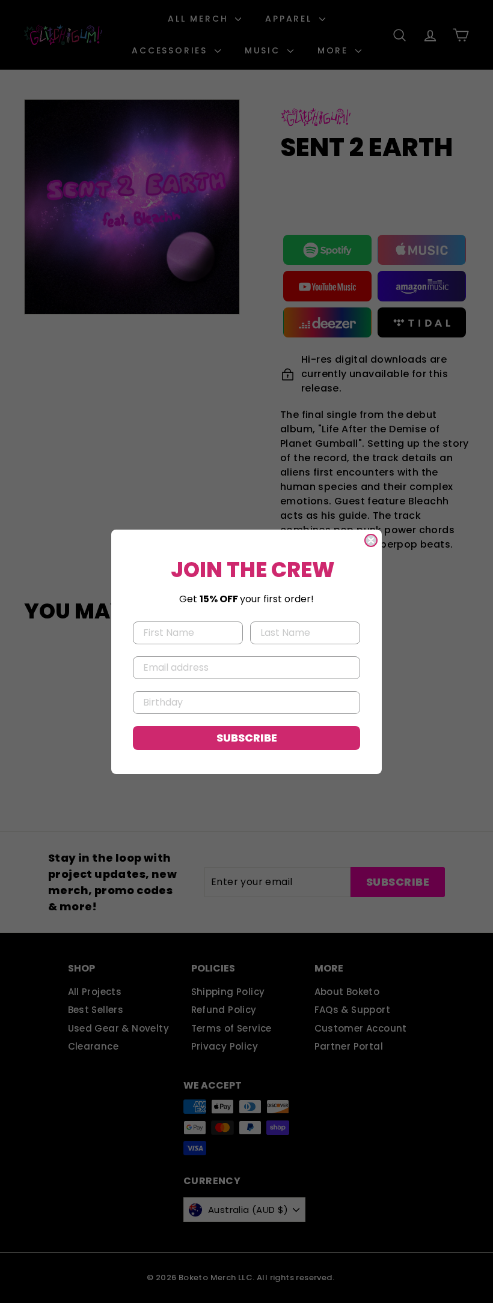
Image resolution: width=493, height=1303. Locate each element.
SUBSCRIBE (246, 737)
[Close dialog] (371, 540)
